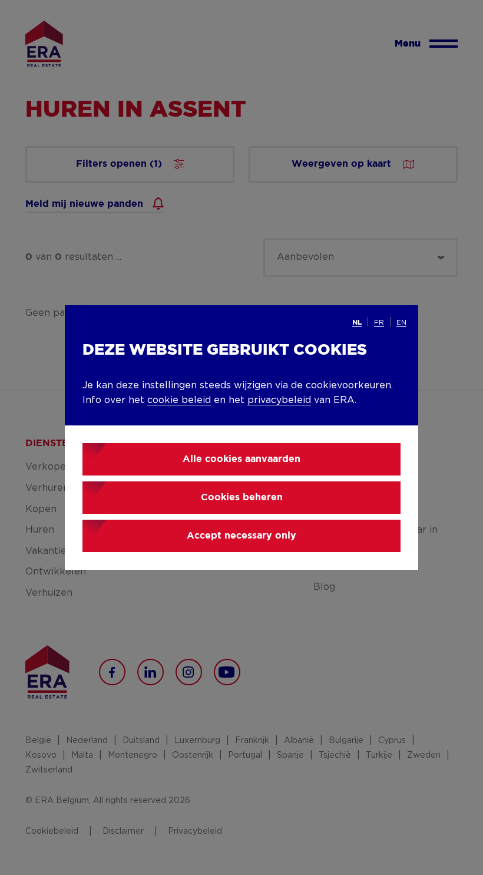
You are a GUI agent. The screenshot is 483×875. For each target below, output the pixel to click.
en (401, 322)
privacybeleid (279, 400)
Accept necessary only (241, 535)
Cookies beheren (242, 497)
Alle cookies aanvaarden (241, 459)
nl (357, 322)
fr (379, 322)
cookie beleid (179, 400)
